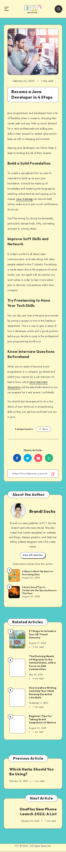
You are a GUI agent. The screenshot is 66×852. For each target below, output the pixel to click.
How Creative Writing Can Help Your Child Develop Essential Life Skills (42, 692)
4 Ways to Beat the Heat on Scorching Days (37, 573)
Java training (24, 199)
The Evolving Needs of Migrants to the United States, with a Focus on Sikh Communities (42, 663)
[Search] (58, 9)
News (45, 429)
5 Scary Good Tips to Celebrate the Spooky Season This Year (39, 590)
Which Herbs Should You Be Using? (31, 771)
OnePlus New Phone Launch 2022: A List (38, 811)
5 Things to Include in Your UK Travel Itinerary (42, 634)
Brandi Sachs (42, 511)
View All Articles (33, 555)
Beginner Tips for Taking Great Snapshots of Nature (42, 719)
